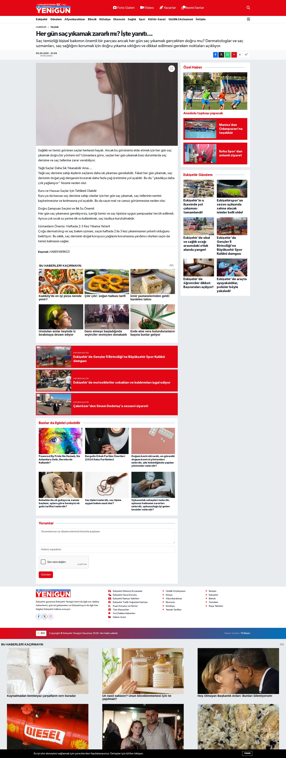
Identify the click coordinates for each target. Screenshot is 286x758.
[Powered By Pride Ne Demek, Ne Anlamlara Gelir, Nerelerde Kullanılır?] (60, 440)
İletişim (201, 19)
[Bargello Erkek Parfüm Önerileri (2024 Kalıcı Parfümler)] (107, 440)
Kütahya (105, 19)
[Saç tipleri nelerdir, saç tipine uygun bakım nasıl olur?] (107, 484)
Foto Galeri (126, 8)
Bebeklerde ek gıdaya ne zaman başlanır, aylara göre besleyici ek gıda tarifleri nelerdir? (59, 503)
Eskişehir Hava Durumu (125, 595)
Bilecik (92, 19)
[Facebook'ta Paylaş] (215, 55)
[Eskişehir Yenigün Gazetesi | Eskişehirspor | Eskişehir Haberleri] (53, 8)
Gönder (46, 574)
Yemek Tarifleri (173, 609)
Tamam (247, 753)
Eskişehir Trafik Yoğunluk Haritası (130, 602)
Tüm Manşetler (121, 609)
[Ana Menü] (248, 19)
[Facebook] (38, 616)
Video (149, 8)
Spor (142, 19)
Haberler (41, 27)
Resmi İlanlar (194, 8)
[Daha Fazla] (234, 55)
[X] (44, 616)
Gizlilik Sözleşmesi (180, 19)
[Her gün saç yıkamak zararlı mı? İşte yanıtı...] (107, 104)
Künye (169, 595)
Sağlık (132, 19)
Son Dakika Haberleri (124, 613)
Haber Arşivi (119, 617)
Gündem (56, 19)
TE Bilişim (245, 633)
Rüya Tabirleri (216, 606)
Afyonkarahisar (75, 19)
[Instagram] (50, 616)
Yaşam (54, 27)
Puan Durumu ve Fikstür (125, 606)
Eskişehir (42, 19)
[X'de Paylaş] (221, 55)
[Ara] (248, 7)
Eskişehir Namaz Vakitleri (126, 598)
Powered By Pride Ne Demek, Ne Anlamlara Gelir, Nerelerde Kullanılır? (59, 459)
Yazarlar (170, 8)
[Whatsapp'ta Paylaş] (228, 55)
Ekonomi (119, 19)
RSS (42, 633)
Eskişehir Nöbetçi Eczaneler (128, 591)
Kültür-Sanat (157, 19)
